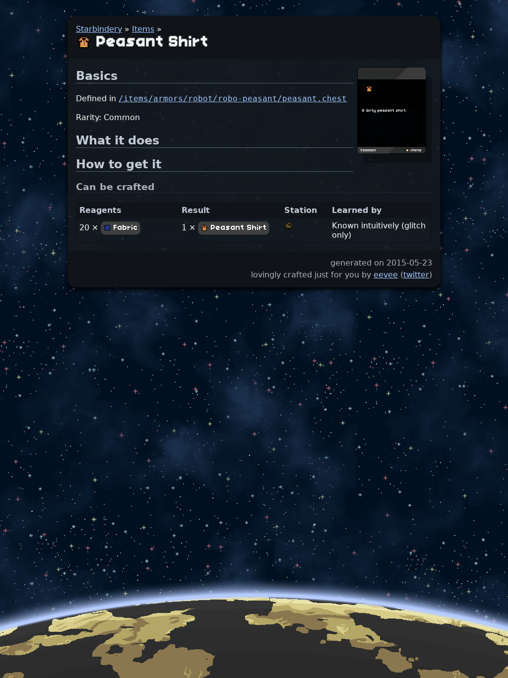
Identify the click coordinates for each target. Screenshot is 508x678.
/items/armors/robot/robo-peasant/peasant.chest (233, 98)
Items (143, 29)
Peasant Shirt (237, 228)
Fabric (124, 228)
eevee (386, 274)
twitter (416, 274)
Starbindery (99, 29)
